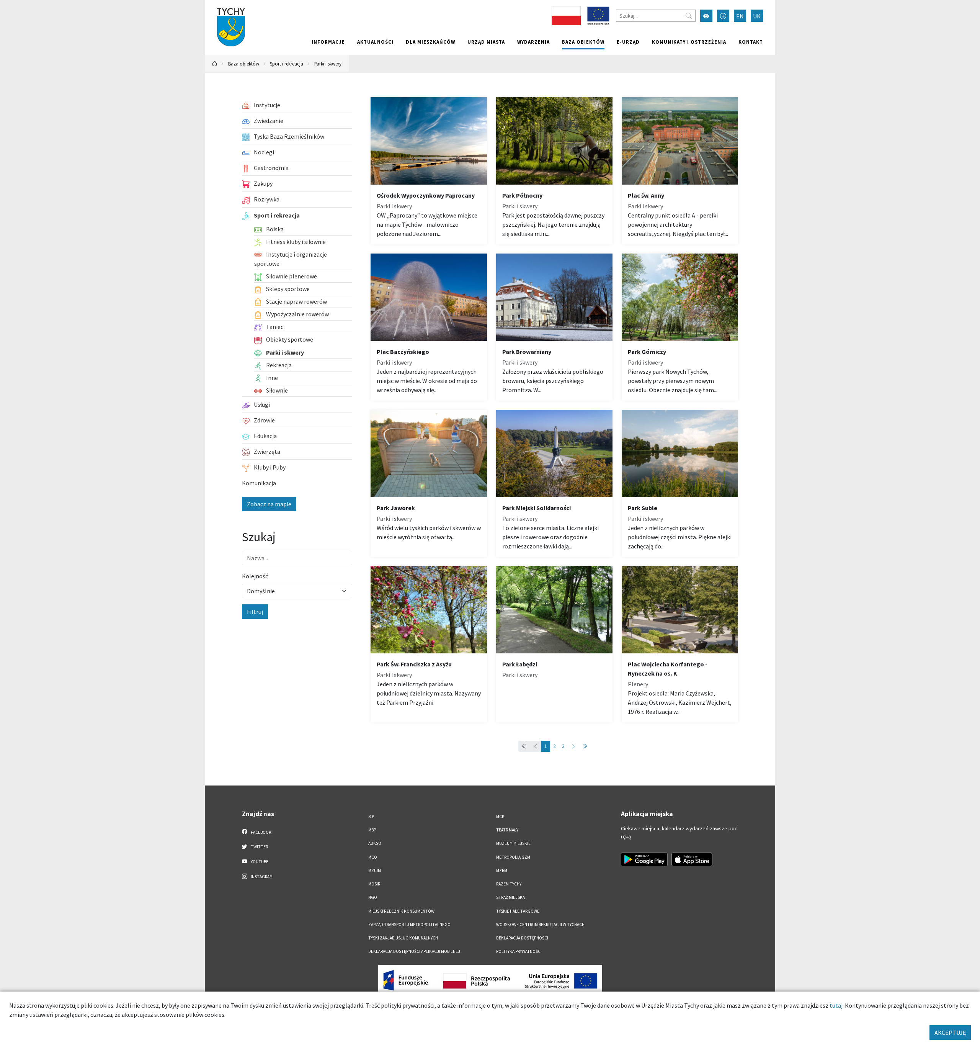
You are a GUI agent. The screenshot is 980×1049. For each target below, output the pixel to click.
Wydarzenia (533, 42)
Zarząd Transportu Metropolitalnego (409, 924)
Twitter (259, 846)
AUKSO (374, 843)
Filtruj (255, 611)
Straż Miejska (510, 897)
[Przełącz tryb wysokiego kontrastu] (706, 16)
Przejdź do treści (224, 5)
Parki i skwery (327, 64)
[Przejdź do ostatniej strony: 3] (585, 746)
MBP (372, 830)
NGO (372, 897)
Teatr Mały (507, 830)
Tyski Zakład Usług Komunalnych (403, 938)
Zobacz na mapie (269, 504)
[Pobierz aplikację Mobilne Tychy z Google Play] (644, 859)
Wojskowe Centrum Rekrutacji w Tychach (540, 924)
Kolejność (255, 576)
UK (757, 16)
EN (740, 16)
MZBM (501, 870)
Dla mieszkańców (430, 42)
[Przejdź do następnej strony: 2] (573, 746)
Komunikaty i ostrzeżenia (689, 42)
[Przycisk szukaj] (688, 16)
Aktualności (375, 42)
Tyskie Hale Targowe (517, 911)
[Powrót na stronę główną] (215, 63)
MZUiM (374, 870)
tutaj (836, 1005)
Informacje (328, 42)
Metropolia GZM (513, 857)
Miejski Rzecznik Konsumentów (401, 911)
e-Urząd (628, 42)
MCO (372, 857)
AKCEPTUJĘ (950, 1032)
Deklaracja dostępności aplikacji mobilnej (414, 951)
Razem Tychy (508, 884)
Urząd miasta (486, 42)
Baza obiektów (583, 42)
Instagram (261, 876)
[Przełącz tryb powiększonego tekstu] (723, 16)
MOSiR (374, 884)
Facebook (260, 832)
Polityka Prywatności (519, 951)
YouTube (259, 861)
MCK (500, 816)
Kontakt (750, 42)
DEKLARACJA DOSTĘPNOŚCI (522, 938)
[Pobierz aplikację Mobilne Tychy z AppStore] (692, 859)
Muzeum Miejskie (513, 843)
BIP (371, 816)
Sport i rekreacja (286, 64)
